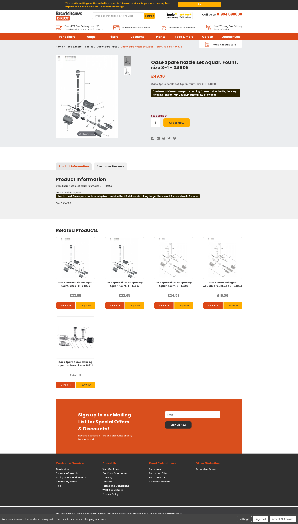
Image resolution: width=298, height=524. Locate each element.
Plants (160, 37)
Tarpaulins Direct (206, 469)
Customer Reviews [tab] (110, 166)
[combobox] (118, 15)
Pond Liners (67, 37)
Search (149, 16)
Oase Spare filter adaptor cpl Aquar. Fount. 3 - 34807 (124, 284)
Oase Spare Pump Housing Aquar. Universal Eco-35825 (75, 363)
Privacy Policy (110, 494)
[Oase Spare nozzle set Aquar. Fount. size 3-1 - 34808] (127, 61)
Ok (199, 4)
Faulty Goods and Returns (71, 477)
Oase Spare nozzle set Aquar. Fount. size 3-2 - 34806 (75, 284)
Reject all (260, 519)
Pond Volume (157, 477)
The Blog (107, 477)
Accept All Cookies (282, 519)
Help (58, 485)
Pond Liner (155, 469)
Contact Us (62, 469)
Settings (244, 519)
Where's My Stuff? (66, 481)
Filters (114, 37)
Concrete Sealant (159, 481)
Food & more (184, 37)
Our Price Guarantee (114, 473)
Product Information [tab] (74, 166)
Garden (207, 37)
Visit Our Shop (110, 469)
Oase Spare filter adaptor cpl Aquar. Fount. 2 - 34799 (173, 284)
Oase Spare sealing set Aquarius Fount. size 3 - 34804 (222, 284)
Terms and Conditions (115, 485)
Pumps (90, 37)
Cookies (107, 481)
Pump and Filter (158, 473)
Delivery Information (68, 473)
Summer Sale (231, 37)
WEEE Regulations (112, 490)
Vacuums (137, 37)
